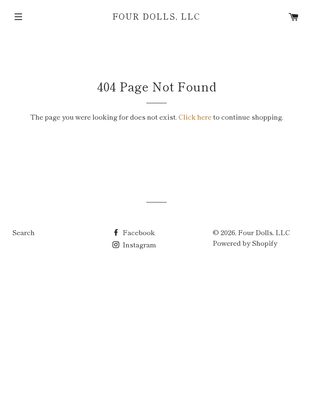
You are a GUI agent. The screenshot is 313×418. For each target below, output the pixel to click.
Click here (195, 116)
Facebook (138, 232)
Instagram (138, 244)
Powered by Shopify (245, 243)
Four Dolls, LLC (156, 16)
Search (23, 232)
